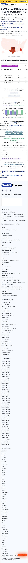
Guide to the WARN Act (7, 250)
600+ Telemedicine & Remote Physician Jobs (13, 282)
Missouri (3, 503)
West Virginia (4, 553)
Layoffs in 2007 (5, 402)
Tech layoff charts (6, 242)
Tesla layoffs (4, 343)
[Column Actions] (14, 69)
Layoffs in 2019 (5, 376)
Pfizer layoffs (4, 339)
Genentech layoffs (6, 313)
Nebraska (3, 514)
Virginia (3, 544)
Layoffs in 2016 (5, 383)
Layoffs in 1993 (5, 433)
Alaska (3, 455)
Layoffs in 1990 (5, 439)
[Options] (26, 4)
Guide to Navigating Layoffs (8, 248)
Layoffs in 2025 (5, 363)
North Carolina (5, 509)
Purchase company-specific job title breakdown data (13, 221)
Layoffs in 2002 (5, 413)
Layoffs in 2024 (5, 365)
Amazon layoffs (5, 302)
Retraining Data (5, 269)
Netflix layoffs (5, 337)
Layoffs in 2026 (5, 361)
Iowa (2, 477)
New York (7, 21)
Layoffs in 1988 (5, 444)
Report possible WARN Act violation (10, 273)
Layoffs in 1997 (5, 424)
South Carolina (5, 533)
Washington (4, 549)
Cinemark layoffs (5, 311)
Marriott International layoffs (8, 328)
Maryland (3, 494)
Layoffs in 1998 (5, 422)
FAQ (2, 264)
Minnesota (4, 501)
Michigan (3, 498)
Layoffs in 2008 (5, 400)
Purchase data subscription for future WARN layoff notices (12, 217)
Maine (3, 496)
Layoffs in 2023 (5, 368)
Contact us (4, 271)
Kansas (3, 485)
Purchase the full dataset (10, 65)
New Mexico (4, 518)
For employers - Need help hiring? (10, 260)
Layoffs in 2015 (5, 385)
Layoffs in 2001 (5, 415)
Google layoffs (5, 317)
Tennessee (4, 538)
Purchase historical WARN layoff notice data (12, 214)
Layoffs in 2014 (5, 387)
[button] (22, 555)
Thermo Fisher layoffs (7, 346)
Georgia (2, 21)
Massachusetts (5, 492)
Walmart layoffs (5, 352)
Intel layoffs (4, 322)
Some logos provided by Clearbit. (8, 559)
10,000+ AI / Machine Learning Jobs (10, 280)
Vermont (3, 546)
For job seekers (5, 262)
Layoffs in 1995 (5, 429)
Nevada (3, 520)
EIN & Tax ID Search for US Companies (11, 287)
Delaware (3, 468)
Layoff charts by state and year (9, 230)
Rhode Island (4, 531)
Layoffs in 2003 (5, 411)
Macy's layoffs (5, 326)
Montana (3, 507)
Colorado (3, 461)
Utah (2, 542)
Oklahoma (13, 21)
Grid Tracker (4, 291)
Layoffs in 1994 (5, 431)
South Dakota (5, 536)
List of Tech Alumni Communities (9, 252)
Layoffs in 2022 (5, 370)
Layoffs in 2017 (5, 381)
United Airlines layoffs (7, 350)
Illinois (3, 481)
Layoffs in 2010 (5, 396)
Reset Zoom (14, 93)
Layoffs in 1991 (5, 437)
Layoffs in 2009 (5, 398)
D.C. (2, 466)
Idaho (2, 479)
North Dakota (5, 512)
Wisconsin (4, 551)
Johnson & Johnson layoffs (8, 324)
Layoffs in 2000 (5, 418)
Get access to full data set (8, 212)
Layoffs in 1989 (5, 442)
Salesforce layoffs (6, 341)
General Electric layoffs (7, 315)
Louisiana (3, 490)
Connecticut (4, 464)
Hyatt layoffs (4, 319)
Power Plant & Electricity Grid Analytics (11, 289)
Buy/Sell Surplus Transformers (9, 295)
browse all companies (6, 127)
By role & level (5, 238)
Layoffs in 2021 (5, 372)
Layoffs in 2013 (5, 389)
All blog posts (5, 254)
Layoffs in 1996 (5, 426)
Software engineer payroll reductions (11, 240)
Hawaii (3, 475)
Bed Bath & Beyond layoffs (8, 306)
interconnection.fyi (5, 556)
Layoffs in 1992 (5, 435)
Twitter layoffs (5, 348)
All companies (5, 354)
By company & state (6, 235)
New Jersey (4, 516)
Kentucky (3, 488)
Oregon (3, 527)
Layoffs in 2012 (5, 392)
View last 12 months (14, 96)
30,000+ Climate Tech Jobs (8, 278)
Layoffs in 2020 (5, 374)
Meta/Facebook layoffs (7, 330)
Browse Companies (6, 267)
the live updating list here (15, 125)
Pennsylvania (4, 529)
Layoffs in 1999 (5, 420)
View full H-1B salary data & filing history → (14, 164)
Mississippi (4, 505)
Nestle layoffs (5, 335)
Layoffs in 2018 (5, 378)
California (3, 451)
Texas (20, 21)
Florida (3, 470)
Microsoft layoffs (5, 332)
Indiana (3, 483)
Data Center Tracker (6, 293)
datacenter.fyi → (23, 1)
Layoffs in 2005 (5, 407)
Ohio (2, 522)
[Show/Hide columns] (25, 65)
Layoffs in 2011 (5, 394)
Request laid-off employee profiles (10, 224)
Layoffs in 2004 (5, 409)
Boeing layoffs (5, 309)
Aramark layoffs (5, 304)
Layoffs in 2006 (5, 405)
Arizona (3, 459)
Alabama (3, 457)
